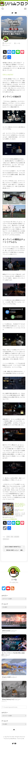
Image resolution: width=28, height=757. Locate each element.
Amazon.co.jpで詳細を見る (10, 519)
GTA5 (8, 536)
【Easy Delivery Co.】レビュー (11, 699)
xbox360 (16, 536)
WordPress (13, 738)
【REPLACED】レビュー (9, 631)
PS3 (12, 536)
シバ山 (18, 43)
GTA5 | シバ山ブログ (8, 74)
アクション (6, 539)
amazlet (21, 509)
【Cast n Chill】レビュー (9, 677)
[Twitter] (12, 13)
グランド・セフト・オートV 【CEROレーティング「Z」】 (19, 505)
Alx (23, 738)
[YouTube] (15, 13)
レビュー (7, 45)
